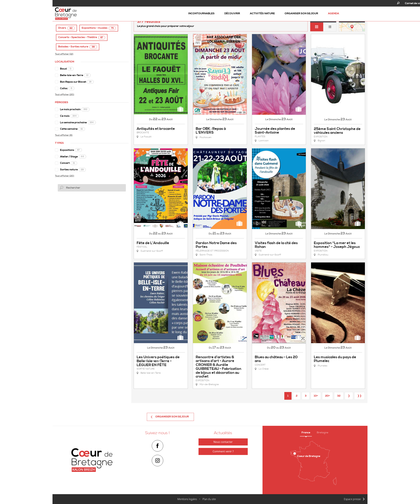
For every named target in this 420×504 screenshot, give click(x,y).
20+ (327, 395)
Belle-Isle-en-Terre (74, 75)
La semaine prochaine (77, 122)
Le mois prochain (73, 109)
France (306, 432)
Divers (65, 28)
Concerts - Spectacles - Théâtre (80, 37)
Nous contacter (223, 442)
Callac (66, 88)
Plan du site (209, 499)
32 (338, 395)
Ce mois (68, 116)
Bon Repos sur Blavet (76, 81)
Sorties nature (72, 169)
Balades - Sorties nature (76, 46)
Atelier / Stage (72, 156)
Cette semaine (71, 129)
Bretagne (322, 432)
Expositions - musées (98, 28)
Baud (65, 68)
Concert (67, 163)
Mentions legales (187, 499)
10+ (316, 395)
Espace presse (352, 499)
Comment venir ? (223, 451)
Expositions (70, 150)
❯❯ (359, 395)
